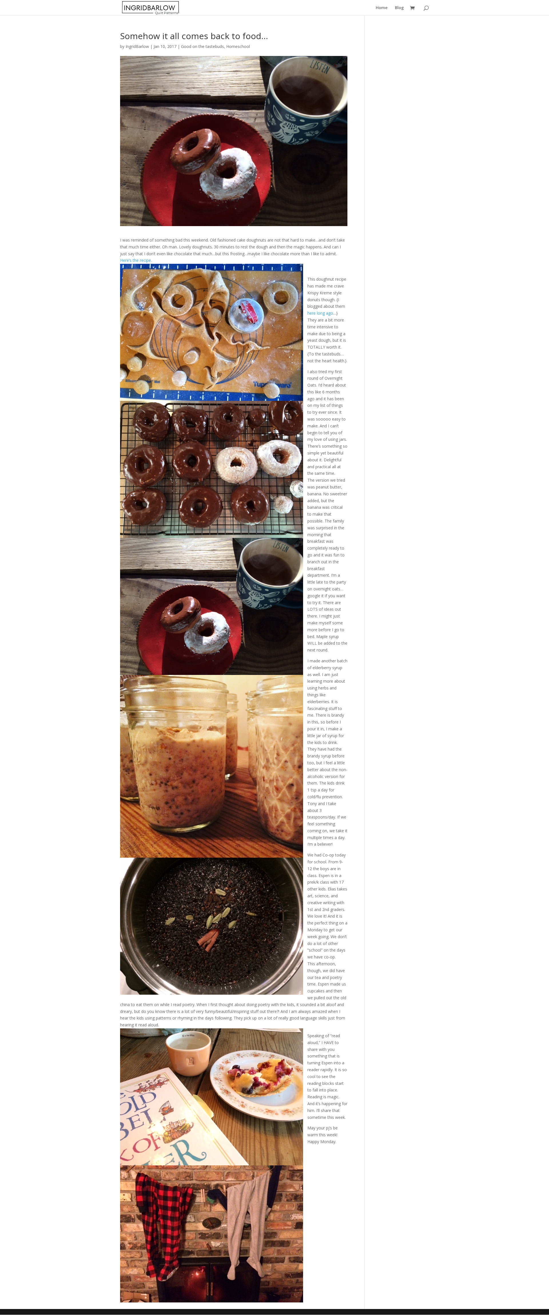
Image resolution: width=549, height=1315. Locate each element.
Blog (399, 8)
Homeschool (238, 46)
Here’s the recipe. (136, 260)
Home (381, 8)
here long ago (320, 313)
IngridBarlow (137, 46)
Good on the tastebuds (202, 46)
